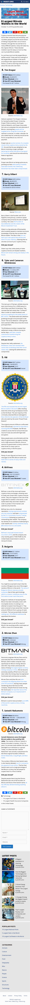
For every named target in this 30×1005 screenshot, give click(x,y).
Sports (4, 981)
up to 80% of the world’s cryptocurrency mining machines (14, 703)
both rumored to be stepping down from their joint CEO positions (14, 681)
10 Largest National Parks (10, 929)
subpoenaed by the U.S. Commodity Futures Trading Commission (14, 515)
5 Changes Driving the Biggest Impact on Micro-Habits (21, 899)
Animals (4, 948)
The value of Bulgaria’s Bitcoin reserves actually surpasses (15, 590)
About (4, 995)
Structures (5, 985)
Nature (4, 970)
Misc (3, 966)
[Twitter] (10, 32)
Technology (8, 5)
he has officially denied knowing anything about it (14, 785)
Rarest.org (22, 1001)
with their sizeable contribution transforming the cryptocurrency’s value (11, 334)
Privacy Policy (18, 995)
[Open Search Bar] (21, 1)
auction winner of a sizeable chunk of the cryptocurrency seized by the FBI (14, 145)
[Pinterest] (15, 32)
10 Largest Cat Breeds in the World (13, 936)
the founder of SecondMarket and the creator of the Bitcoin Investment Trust (12, 224)
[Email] (25, 32)
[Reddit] (20, 32)
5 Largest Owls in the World (10, 933)
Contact (10, 995)
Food (3, 959)
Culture (4, 951)
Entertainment (6, 955)
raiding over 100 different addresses (12, 614)
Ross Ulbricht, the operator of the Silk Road (14, 417)
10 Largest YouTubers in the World (14, 798)
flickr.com (18, 212)
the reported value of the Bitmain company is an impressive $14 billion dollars (14, 692)
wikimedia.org (17, 115)
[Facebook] (4, 32)
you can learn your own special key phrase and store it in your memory (13, 237)
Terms (25, 995)
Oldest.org (15, 1001)
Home (2, 5)
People (4, 974)
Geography (5, 963)
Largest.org (17, 999)
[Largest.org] (7, 1)
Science (4, 977)
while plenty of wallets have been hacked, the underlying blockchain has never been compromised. (14, 166)
